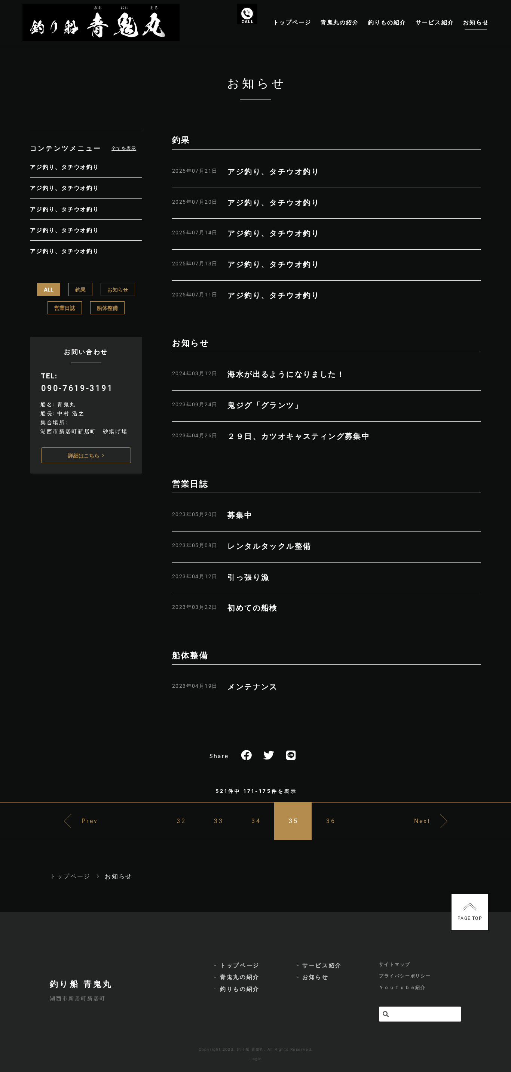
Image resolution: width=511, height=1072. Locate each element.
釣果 (80, 289)
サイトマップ (394, 964)
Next (422, 821)
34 (255, 821)
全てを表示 (123, 148)
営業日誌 (64, 308)
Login (256, 1058)
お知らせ (117, 289)
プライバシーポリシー (405, 976)
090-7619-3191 (77, 388)
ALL (48, 289)
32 (181, 821)
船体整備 (107, 308)
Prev (90, 821)
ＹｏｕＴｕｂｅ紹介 (402, 987)
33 (218, 821)
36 (330, 821)
